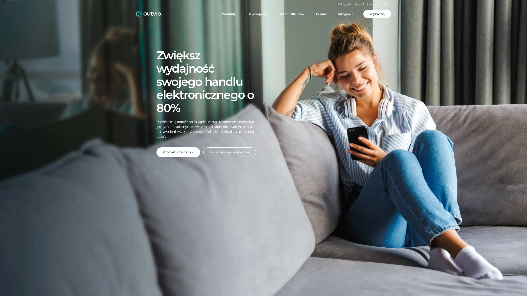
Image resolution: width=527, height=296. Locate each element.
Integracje (345, 14)
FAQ (386, 4)
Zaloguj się (344, 4)
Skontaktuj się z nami (367, 4)
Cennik (321, 14)
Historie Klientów (291, 14)
